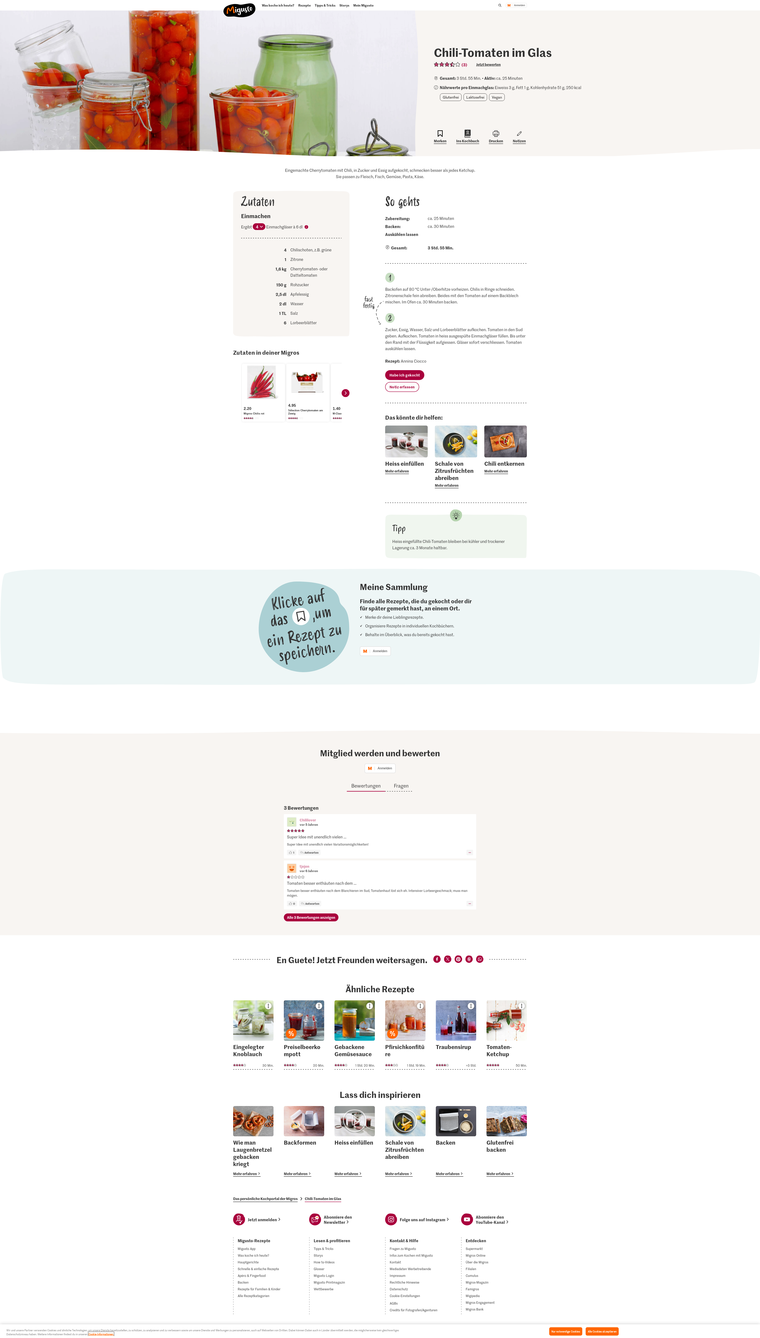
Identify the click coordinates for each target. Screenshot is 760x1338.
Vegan (497, 97)
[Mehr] (469, 852)
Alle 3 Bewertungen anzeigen (311, 917)
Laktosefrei (475, 97)
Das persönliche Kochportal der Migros (265, 1198)
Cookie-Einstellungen (405, 1296)
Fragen (401, 785)
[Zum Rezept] (253, 1035)
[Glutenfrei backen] (506, 1141)
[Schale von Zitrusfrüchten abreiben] (405, 1141)
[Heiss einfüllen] (354, 1141)
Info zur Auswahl (306, 228)
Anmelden (519, 5)
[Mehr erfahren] (406, 467)
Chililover (308, 819)
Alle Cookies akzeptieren (602, 1331)
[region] (380, 1331)
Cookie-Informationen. (101, 1334)
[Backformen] (304, 1141)
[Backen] (456, 1141)
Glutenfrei (451, 97)
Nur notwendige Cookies (565, 1331)
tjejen (304, 866)
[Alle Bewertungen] (447, 64)
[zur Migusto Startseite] (239, 7)
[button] (291, 822)
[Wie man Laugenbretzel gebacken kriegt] (253, 1141)
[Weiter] (346, 393)
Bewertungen (366, 785)
